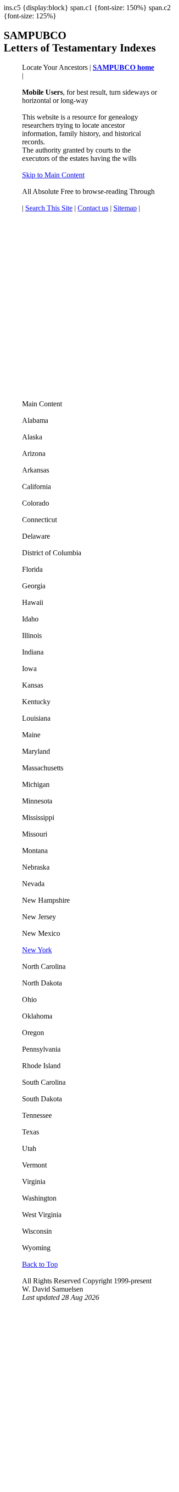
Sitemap (125, 208)
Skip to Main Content (53, 175)
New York (37, 950)
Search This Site (49, 208)
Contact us (93, 208)
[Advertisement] (89, 310)
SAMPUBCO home (123, 67)
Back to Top (40, 1264)
